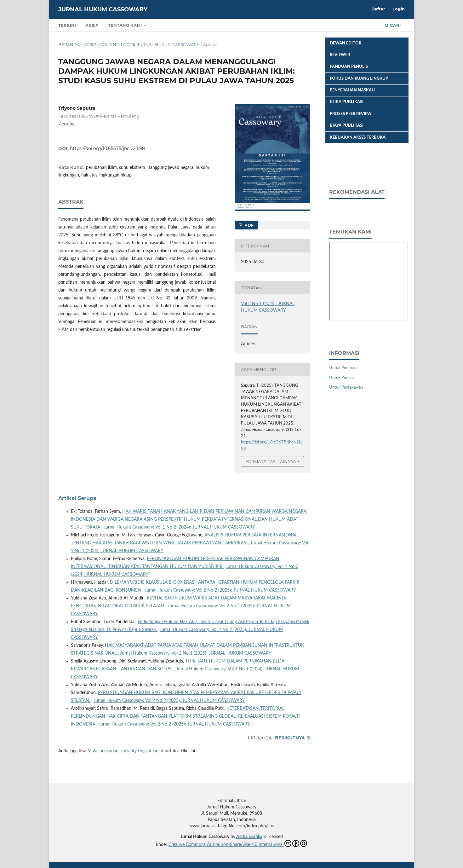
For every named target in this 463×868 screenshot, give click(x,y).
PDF (248, 225)
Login (398, 8)
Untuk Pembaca (343, 368)
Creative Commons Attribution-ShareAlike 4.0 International (226, 844)
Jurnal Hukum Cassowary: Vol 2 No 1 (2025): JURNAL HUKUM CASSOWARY (196, 653)
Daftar (378, 8)
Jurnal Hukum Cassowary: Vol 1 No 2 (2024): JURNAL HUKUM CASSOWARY (179, 527)
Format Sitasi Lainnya (270, 461)
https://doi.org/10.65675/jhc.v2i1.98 (107, 148)
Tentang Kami (125, 25)
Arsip (92, 25)
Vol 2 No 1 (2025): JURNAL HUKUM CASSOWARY (149, 44)
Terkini (67, 25)
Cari (395, 25)
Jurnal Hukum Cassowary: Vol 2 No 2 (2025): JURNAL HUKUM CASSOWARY (220, 590)
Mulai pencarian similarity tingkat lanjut (125, 751)
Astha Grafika (249, 837)
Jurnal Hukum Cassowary (102, 9)
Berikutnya (290, 738)
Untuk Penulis (341, 378)
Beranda (69, 44)
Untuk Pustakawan (346, 387)
